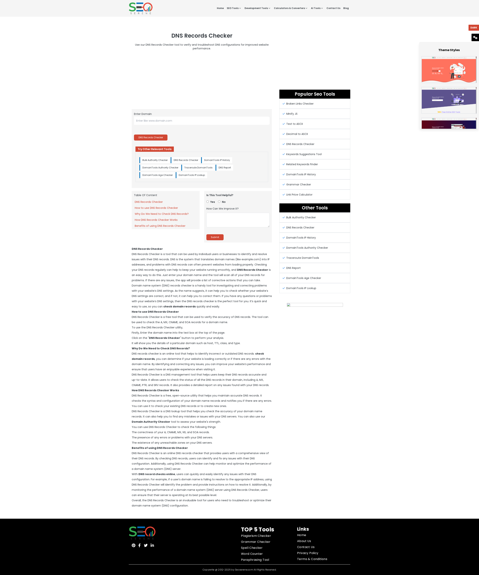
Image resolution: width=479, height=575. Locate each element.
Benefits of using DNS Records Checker (160, 226)
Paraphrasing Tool (255, 560)
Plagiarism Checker (256, 536)
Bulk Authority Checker (155, 160)
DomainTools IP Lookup (192, 175)
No (224, 202)
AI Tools (316, 8)
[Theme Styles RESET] (475, 35)
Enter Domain (143, 114)
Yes (212, 202)
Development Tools (256, 8)
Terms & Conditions (312, 559)
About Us (304, 541)
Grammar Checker (255, 542)
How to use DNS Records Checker (156, 208)
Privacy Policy (307, 553)
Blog (346, 8)
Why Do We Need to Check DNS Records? (162, 214)
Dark (473, 27)
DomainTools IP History (217, 160)
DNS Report (225, 167)
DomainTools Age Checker (157, 175)
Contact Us (333, 8)
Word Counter (252, 554)
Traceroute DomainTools (198, 167)
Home (220, 8)
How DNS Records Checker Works (156, 220)
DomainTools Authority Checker (160, 167)
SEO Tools (233, 8)
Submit (215, 237)
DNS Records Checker (150, 137)
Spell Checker (252, 548)
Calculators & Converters (289, 8)
